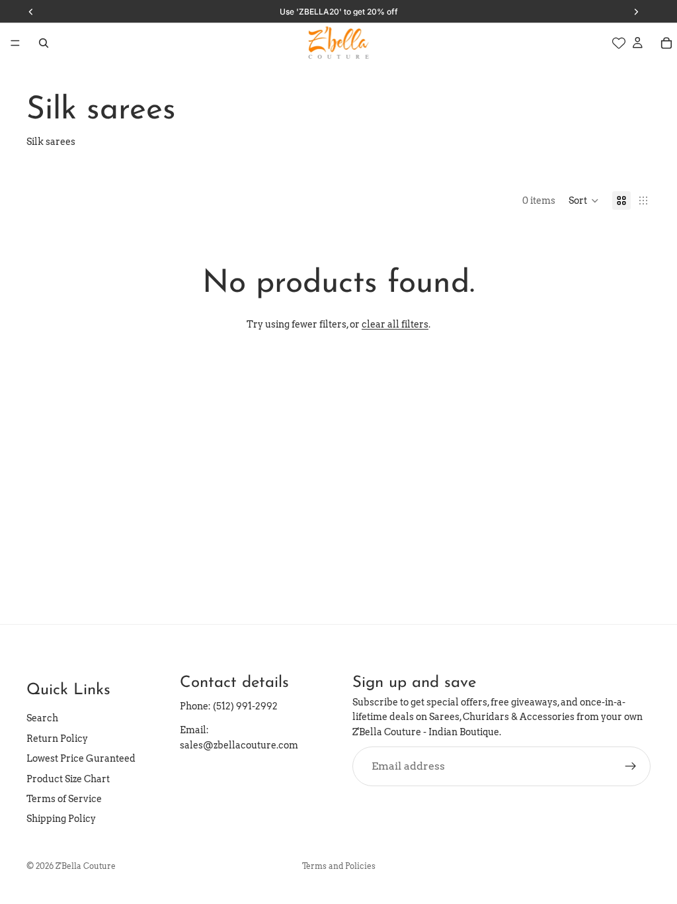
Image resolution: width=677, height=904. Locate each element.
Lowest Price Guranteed (81, 758)
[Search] (43, 43)
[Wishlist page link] (618, 43)
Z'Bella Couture (86, 866)
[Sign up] (631, 766)
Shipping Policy (61, 818)
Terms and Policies (339, 866)
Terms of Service (64, 798)
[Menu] (15, 43)
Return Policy (57, 738)
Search (42, 718)
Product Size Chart (68, 779)
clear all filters (395, 324)
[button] (584, 200)
